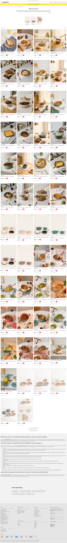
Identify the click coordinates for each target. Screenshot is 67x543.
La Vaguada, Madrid (3, 530)
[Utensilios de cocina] (39, 19)
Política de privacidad (17, 540)
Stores (2, 527)
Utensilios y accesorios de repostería (38, 491)
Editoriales (35, 507)
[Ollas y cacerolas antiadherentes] (33, 19)
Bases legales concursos (36, 540)
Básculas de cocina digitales (25, 491)
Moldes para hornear (30, 493)
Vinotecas (2, 512)
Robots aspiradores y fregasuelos (5, 511)
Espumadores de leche (4, 510)
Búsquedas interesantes (4, 523)
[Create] (5, 2)
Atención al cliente (20, 507)
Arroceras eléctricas (3, 513)
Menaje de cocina (14, 6)
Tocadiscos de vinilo (3, 515)
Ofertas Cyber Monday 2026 (4, 522)
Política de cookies (29, 540)
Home (1, 6)
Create (2, 507)
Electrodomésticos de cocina (7, 6)
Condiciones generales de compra (5, 540)
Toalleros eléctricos (3, 509)
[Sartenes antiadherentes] (27, 19)
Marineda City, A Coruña (4, 531)
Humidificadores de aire (4, 514)
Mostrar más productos (33, 430)
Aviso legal (11, 540)
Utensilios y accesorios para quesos (19, 493)
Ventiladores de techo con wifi (5, 516)
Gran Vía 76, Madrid (3, 529)
